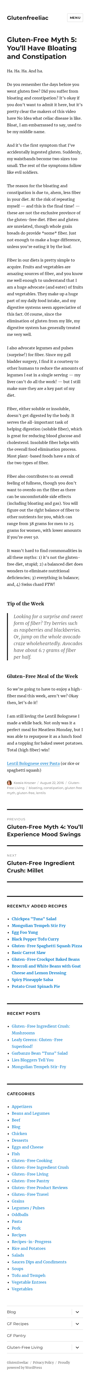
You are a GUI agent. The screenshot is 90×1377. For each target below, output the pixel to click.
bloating (35, 788)
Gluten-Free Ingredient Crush (40, 1167)
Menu (75, 18)
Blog (16, 1126)
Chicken (19, 1133)
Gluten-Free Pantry (30, 1180)
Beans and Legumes (31, 1113)
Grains (18, 1201)
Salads (18, 1255)
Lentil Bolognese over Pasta (33, 763)
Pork (16, 1228)
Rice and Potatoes (29, 1248)
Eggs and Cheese (27, 1147)
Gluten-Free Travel (30, 1194)
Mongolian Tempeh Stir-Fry (39, 1066)
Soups (17, 1268)
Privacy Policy (43, 1363)
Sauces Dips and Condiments (39, 1261)
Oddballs (20, 1214)
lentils (41, 793)
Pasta (17, 1221)
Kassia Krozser (25, 783)
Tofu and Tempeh (29, 1275)
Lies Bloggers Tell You (33, 1060)
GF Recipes (18, 1324)
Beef (16, 1120)
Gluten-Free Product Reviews (40, 1187)
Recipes (19, 1234)
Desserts (20, 1140)
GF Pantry (16, 1335)
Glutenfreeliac (27, 17)
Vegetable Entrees (29, 1282)
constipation (53, 788)
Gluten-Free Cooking (32, 1160)
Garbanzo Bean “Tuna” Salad (40, 1053)
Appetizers (22, 1106)
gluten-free (26, 793)
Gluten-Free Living (30, 1174)
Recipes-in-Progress (31, 1241)
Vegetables (22, 1289)
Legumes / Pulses (28, 1207)
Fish (16, 1153)
